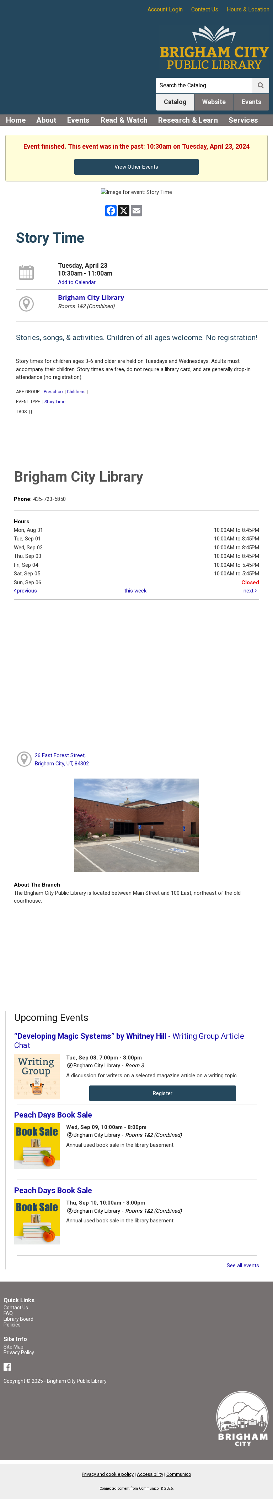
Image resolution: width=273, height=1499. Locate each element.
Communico (178, 1474)
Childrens (76, 391)
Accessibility (150, 1474)
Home (16, 120)
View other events (136, 167)
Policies (12, 1325)
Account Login (165, 9)
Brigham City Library (91, 297)
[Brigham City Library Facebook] (8, 1368)
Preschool (54, 391)
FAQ (8, 1313)
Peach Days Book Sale (53, 1114)
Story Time (54, 401)
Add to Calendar (77, 282)
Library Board (18, 1319)
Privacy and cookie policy (108, 1474)
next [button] (249, 590)
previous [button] (26, 590)
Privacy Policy (19, 1352)
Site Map (13, 1347)
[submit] (260, 85)
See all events (243, 1265)
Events (78, 120)
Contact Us (204, 9)
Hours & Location (248, 9)
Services (243, 120)
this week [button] (135, 590)
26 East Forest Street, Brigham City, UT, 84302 (62, 759)
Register (163, 1093)
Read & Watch (124, 120)
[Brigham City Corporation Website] (242, 1418)
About (46, 120)
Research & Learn (188, 120)
